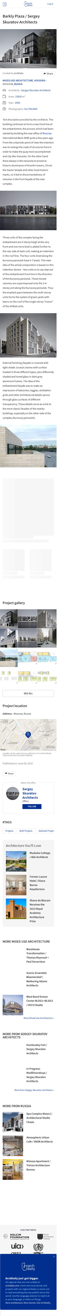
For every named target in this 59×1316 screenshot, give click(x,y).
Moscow (47, 133)
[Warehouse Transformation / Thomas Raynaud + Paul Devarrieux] (13, 957)
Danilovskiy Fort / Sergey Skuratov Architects (36, 1049)
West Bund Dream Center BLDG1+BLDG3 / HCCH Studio (39, 1001)
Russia (18, 84)
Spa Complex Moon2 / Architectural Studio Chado (39, 1118)
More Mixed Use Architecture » (39, 1018)
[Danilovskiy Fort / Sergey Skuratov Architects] (13, 1053)
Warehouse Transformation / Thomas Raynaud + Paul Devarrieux (37, 955)
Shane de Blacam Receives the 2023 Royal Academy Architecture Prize (40, 911)
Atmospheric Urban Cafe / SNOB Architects (39, 1140)
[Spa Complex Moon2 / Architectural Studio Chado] (13, 1122)
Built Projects (26, 831)
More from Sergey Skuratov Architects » (34, 1090)
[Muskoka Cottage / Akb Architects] (16, 861)
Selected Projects (47, 831)
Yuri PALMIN (30, 109)
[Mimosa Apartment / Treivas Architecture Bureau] (13, 1169)
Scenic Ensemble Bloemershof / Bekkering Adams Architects (36, 979)
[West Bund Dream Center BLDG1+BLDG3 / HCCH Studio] (13, 1005)
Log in (50, 4)
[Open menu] (4, 4)
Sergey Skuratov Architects (36, 90)
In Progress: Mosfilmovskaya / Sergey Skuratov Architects (36, 1075)
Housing (39, 80)
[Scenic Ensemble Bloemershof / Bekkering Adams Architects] (13, 981)
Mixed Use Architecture (18, 80)
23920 (18, 96)
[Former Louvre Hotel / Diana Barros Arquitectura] (16, 885)
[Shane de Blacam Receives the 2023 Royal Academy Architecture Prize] (16, 909)
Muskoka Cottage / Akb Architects (40, 855)
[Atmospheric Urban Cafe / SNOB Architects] (13, 1146)
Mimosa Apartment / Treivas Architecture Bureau (38, 1165)
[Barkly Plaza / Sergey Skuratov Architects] (27, 619)
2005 (17, 103)
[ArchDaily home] (28, 4)
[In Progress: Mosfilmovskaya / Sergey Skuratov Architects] (13, 1077)
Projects (9, 831)
